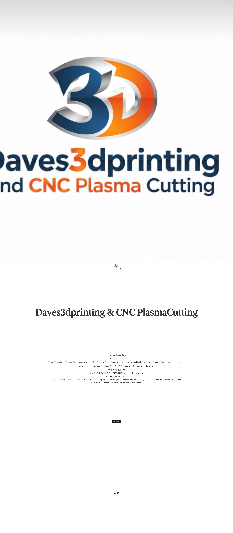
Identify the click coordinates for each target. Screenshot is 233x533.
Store (3, 2)
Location (14, 2)
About (8, 2)
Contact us (20, 2)
